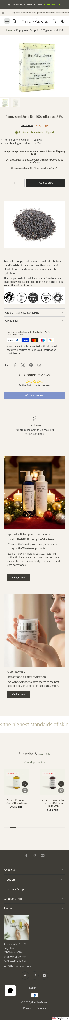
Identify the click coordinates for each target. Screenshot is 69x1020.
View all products (33, 762)
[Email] (43, 855)
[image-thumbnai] (4, 102)
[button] (45, 183)
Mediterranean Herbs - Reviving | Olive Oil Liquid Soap (52, 803)
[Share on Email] (39, 365)
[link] (44, 762)
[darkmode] (62, 21)
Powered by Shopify (34, 1008)
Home (8, 30)
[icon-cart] (54, 21)
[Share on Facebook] (15, 365)
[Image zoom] (34, 66)
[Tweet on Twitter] (23, 365)
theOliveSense (39, 1002)
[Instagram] (35, 855)
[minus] (7, 183)
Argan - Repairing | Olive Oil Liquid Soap (16, 801)
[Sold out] (25, 790)
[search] (14, 21)
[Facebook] (26, 855)
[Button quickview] (25, 784)
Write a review (34, 395)
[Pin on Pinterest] (31, 365)
